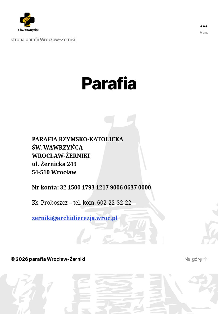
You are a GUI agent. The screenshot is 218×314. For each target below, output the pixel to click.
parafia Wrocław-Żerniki (57, 259)
